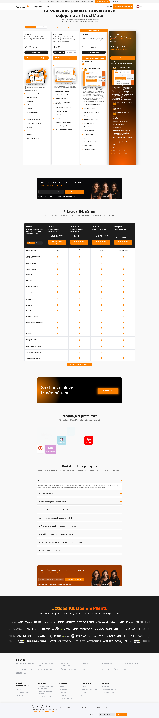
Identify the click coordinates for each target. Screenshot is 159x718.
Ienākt (109, 7)
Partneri (83, 693)
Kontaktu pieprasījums (74, 192)
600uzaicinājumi (71, 52)
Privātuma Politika (44, 696)
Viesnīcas (62, 693)
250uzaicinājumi (59, 52)
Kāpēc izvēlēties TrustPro (91, 64)
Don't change (115, 1)
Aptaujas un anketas (45, 669)
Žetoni (82, 669)
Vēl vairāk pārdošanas (110, 669)
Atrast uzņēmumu (65, 698)
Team (82, 696)
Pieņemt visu (121, 714)
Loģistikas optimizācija (67, 669)
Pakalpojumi (63, 690)
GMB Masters (21, 673)
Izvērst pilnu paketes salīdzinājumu (79, 364)
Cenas (47, 7)
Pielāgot (92, 714)
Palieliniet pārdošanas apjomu (46, 664)
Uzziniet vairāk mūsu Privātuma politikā (43, 711)
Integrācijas (127, 669)
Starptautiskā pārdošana (25, 669)
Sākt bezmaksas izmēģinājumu (36, 58)
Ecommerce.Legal (22, 692)
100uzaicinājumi (36, 52)
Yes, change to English (102, 1)
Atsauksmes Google (109, 663)
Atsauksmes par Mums (88, 690)
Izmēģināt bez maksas (108, 391)
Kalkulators (20, 695)
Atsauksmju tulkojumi (131, 663)
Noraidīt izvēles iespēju (107, 714)
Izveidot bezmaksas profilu (123, 6)
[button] (139, 7)
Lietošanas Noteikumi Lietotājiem (45, 693)
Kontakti (122, 58)
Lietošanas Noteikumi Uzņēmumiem (45, 688)
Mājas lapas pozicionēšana (64, 664)
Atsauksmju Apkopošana (25, 663)
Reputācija (84, 663)
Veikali (61, 687)
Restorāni (62, 696)
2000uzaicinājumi (93, 52)
